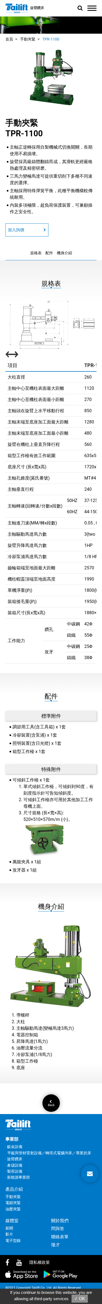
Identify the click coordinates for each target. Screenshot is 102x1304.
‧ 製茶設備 (13, 1171)
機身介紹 (64, 253)
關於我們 (60, 1220)
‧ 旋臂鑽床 (13, 1159)
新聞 (9, 1228)
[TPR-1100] (51, 77)
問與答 (57, 1228)
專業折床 (83, 1153)
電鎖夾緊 (13, 1203)
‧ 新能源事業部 (17, 1177)
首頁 (9, 39)
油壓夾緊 (13, 1209)
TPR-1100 (50, 39)
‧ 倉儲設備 (13, 1165)
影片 (9, 1234)
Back (51, 1105)
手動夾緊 (27, 39)
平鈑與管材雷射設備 (24, 1153)
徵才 (55, 1244)
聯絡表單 (60, 1236)
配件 (49, 253)
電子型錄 (13, 1240)
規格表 (36, 253)
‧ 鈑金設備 (13, 1146)
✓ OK (79, 1298)
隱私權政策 (39, 1262)
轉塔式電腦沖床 (58, 1153)
